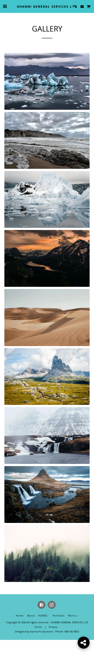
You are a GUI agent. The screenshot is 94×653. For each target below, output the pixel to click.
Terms (38, 627)
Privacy (53, 627)
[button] (5, 6)
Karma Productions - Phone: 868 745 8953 (54, 631)
